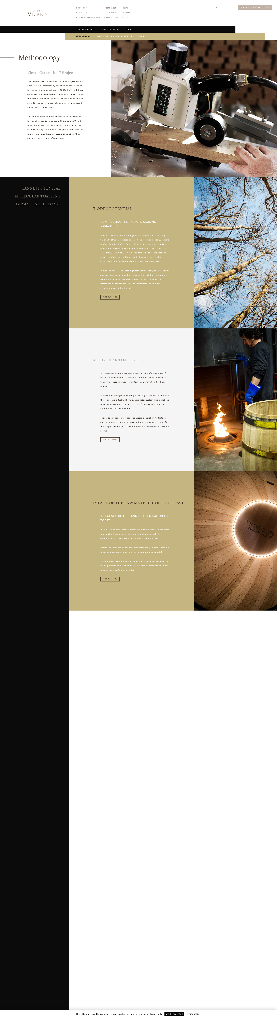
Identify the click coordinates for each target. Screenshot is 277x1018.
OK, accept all (175, 1014)
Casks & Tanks (111, 17)
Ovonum (143, 36)
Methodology (83, 36)
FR (210, 7)
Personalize (193, 1014)
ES (222, 7)
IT (227, 7)
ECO (129, 29)
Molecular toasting (38, 196)
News (125, 8)
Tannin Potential (41, 188)
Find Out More (110, 297)
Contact (126, 17)
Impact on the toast (38, 204)
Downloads (128, 13)
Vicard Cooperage (85, 29)
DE (233, 7)
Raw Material (83, 13)
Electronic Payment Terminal (255, 7)
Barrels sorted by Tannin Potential (114, 36)
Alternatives (110, 13)
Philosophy (82, 8)
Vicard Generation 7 (111, 29)
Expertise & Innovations (88, 17)
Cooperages (110, 8)
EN (216, 7)
